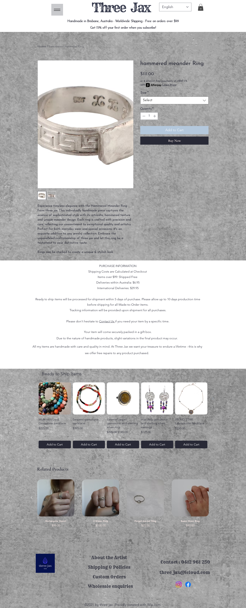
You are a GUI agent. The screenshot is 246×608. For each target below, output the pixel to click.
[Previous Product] (33, 398)
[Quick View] (55, 497)
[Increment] (155, 116)
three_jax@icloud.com (185, 572)
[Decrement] (143, 116)
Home (41, 46)
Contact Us (107, 321)
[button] (201, 7)
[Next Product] (213, 398)
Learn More (169, 84)
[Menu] (57, 10)
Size (144, 93)
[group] (123, 415)
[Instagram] (178, 584)
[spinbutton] (149, 116)
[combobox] (174, 100)
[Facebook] (188, 584)
